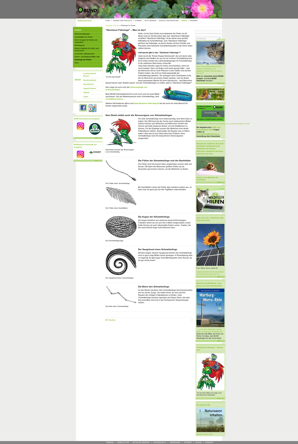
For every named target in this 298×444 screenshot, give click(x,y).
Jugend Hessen (89, 88)
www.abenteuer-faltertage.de (146, 103)
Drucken (112, 320)
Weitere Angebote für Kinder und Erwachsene (86, 49)
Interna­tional (88, 84)
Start (107, 20)
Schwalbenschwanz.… (115, 99)
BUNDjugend (79, 45)
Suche (198, 442)
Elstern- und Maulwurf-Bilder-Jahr (87, 57)
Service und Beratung (169, 20)
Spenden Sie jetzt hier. (204, 434)
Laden (85, 96)
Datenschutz (159, 442)
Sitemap (188, 442)
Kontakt (209, 442)
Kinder (116, 25)
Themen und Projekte (122, 20)
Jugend (86, 92)
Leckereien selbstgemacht (84, 54)
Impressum (175, 442)
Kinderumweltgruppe (82, 34)
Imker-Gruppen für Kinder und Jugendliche (85, 41)
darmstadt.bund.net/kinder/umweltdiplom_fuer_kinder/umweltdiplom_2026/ (223, 124)
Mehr (219, 83)
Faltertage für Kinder (82, 60)
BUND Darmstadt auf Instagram (87, 119)
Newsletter (123, 442)
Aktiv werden (150, 20)
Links (76, 63)
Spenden (193, 20)
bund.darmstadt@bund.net (207, 134)
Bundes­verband (89, 80)
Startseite (109, 25)
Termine (138, 20)
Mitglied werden (141, 442)
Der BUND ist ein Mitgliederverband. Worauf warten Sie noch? (209, 71)
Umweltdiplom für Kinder (83, 37)
